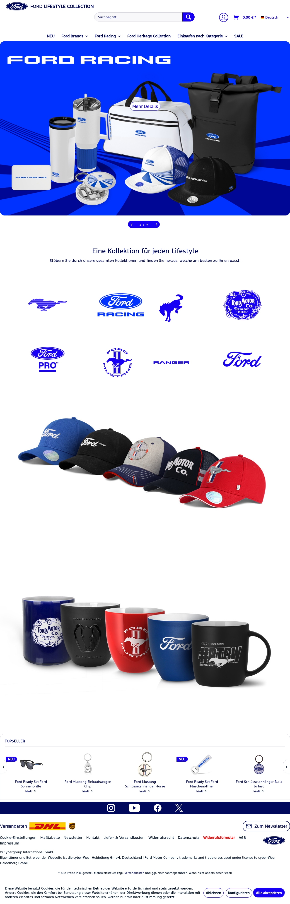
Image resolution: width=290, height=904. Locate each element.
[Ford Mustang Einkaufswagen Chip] (88, 764)
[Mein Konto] (221, 18)
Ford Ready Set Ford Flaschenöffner (202, 784)
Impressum (9, 843)
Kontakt (92, 837)
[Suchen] (188, 17)
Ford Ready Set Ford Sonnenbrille (31, 784)
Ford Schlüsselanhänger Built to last (259, 784)
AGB (242, 837)
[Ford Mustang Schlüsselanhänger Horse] (145, 764)
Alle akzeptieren (269, 893)
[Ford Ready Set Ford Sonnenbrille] (31, 764)
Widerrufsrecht (161, 837)
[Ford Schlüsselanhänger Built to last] (259, 764)
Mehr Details (145, 106)
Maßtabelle (50, 837)
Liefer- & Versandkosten (124, 837)
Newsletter (73, 837)
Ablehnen (213, 893)
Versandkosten (134, 873)
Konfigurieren (239, 893)
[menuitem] (144, 17)
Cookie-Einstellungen (18, 837)
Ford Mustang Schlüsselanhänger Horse (145, 784)
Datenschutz (188, 837)
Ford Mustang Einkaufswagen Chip (88, 784)
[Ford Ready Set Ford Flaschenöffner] (202, 764)
